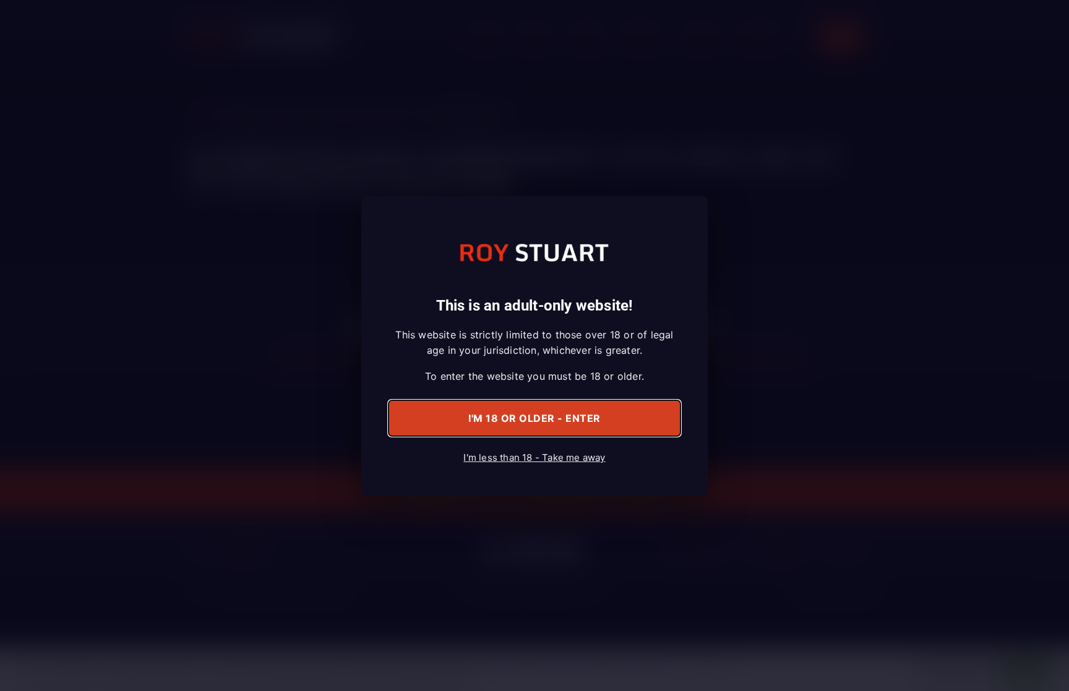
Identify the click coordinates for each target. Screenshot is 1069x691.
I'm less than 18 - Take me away (534, 457)
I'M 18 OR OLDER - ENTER (534, 418)
